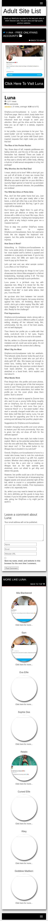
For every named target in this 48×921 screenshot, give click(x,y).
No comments (12, 104)
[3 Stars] (8, 107)
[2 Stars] (7, 107)
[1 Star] (5, 107)
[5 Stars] (11, 107)
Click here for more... (24, 625)
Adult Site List (22, 11)
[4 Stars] (10, 107)
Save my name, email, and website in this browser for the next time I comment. (22, 562)
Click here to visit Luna (24, 83)
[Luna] (24, 61)
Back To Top (36, 584)
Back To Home (38, 40)
